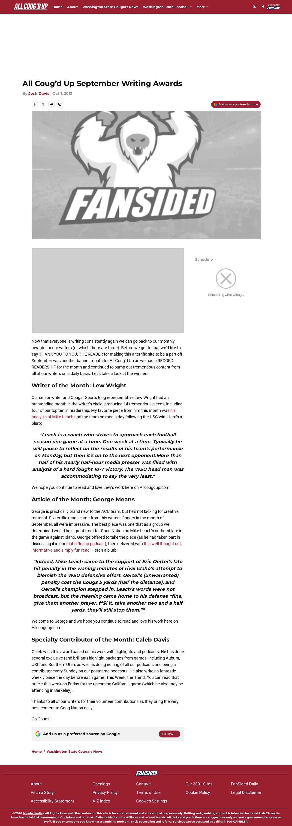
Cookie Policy (198, 792)
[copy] (60, 104)
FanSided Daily (244, 783)
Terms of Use (148, 792)
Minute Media (32, 813)
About (72, 7)
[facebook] (263, 6)
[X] (254, 6)
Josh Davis (38, 93)
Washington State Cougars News (110, 7)
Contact (143, 783)
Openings (101, 783)
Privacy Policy (105, 792)
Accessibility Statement (52, 801)
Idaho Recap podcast (85, 543)
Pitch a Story (42, 792)
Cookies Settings (151, 801)
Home (57, 7)
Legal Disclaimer (246, 792)
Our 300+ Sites (199, 783)
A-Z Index (101, 801)
